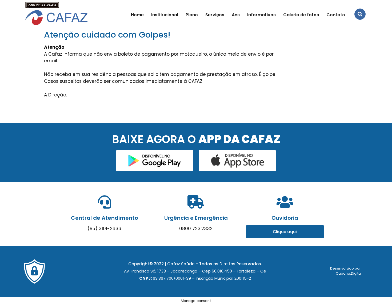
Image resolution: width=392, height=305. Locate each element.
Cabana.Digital (349, 273)
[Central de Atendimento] (104, 202)
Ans (236, 15)
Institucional (164, 15)
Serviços (214, 15)
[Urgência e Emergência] (196, 202)
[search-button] (360, 14)
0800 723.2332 (196, 228)
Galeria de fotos (301, 15)
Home (137, 15)
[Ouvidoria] (284, 202)
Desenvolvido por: (346, 268)
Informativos (261, 15)
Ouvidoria (284, 218)
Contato (335, 15)
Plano (192, 15)
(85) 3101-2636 (104, 228)
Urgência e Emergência (196, 218)
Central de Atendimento (104, 218)
